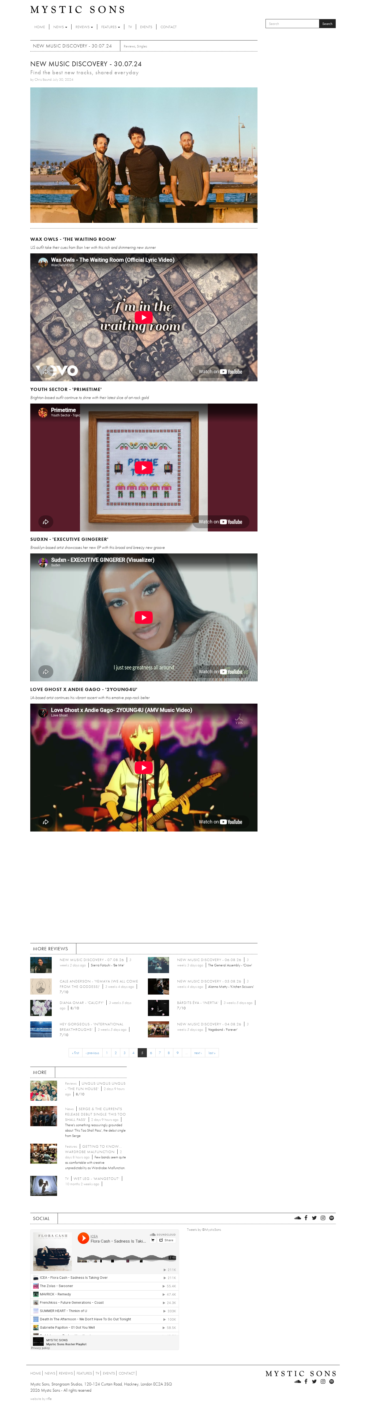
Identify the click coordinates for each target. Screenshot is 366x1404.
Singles (142, 46)
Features (109, 26)
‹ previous (92, 1052)
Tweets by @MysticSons (204, 1229)
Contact (168, 26)
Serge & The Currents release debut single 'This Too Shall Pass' (95, 1114)
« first (75, 1052)
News (59, 26)
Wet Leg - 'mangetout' (96, 1178)
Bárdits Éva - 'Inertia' (197, 1002)
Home (39, 26)
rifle (49, 1398)
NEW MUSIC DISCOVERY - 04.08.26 (209, 1024)
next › (198, 1052)
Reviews (83, 26)
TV (130, 26)
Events (146, 26)
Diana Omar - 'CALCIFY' (82, 1002)
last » (211, 1052)
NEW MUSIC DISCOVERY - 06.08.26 (209, 959)
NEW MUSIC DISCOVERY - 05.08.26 (209, 981)
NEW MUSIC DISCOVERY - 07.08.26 (92, 959)
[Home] (77, 9)
